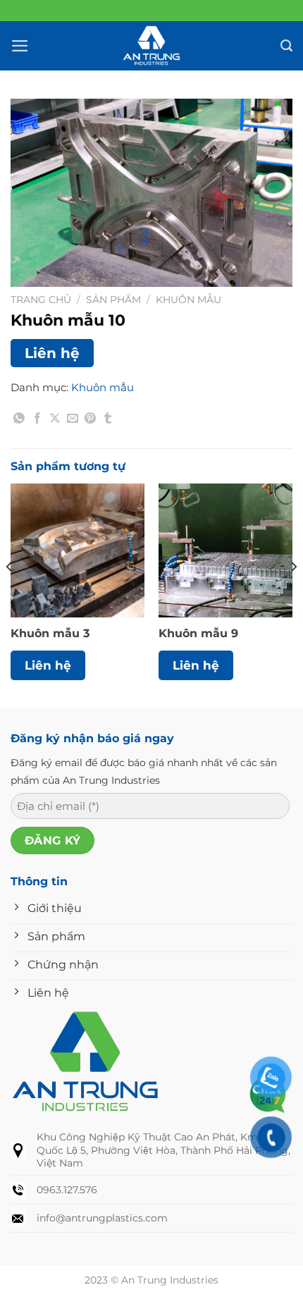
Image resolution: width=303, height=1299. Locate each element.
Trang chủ (41, 299)
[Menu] (20, 45)
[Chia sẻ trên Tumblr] (108, 420)
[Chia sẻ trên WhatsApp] (19, 420)
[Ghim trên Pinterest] (90, 420)
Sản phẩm (113, 299)
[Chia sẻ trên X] (55, 420)
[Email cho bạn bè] (72, 420)
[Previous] (10, 594)
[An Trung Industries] (151, 45)
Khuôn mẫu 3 (50, 633)
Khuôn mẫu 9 (198, 633)
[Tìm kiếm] (286, 46)
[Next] (293, 594)
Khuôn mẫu (188, 299)
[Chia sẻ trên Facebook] (37, 420)
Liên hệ (52, 353)
